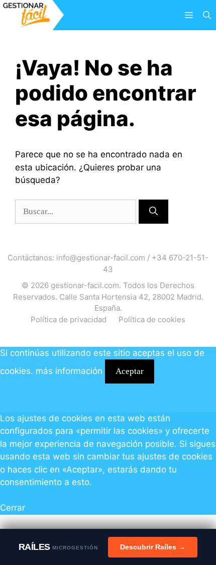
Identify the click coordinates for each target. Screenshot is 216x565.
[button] (207, 15)
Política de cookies (152, 319)
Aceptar (130, 371)
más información (69, 371)
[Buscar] (153, 212)
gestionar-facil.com (85, 285)
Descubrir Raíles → (152, 547)
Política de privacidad (68, 319)
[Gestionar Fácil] (32, 15)
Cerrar (12, 508)
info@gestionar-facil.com (100, 257)
